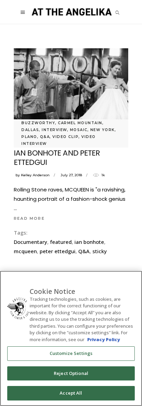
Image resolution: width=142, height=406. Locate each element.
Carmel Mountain (80, 123)
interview (54, 130)
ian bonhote (89, 241)
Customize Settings (71, 353)
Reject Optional (71, 373)
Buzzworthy (38, 123)
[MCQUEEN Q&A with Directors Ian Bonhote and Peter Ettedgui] (71, 86)
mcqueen (25, 251)
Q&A (45, 137)
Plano (29, 137)
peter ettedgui (57, 251)
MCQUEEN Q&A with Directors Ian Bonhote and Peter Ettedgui (70, 153)
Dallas (30, 130)
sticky (99, 251)
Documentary (30, 241)
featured (61, 241)
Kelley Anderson (35, 175)
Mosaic (79, 130)
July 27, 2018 (71, 175)
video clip (65, 137)
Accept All (71, 393)
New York (102, 130)
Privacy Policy (103, 339)
